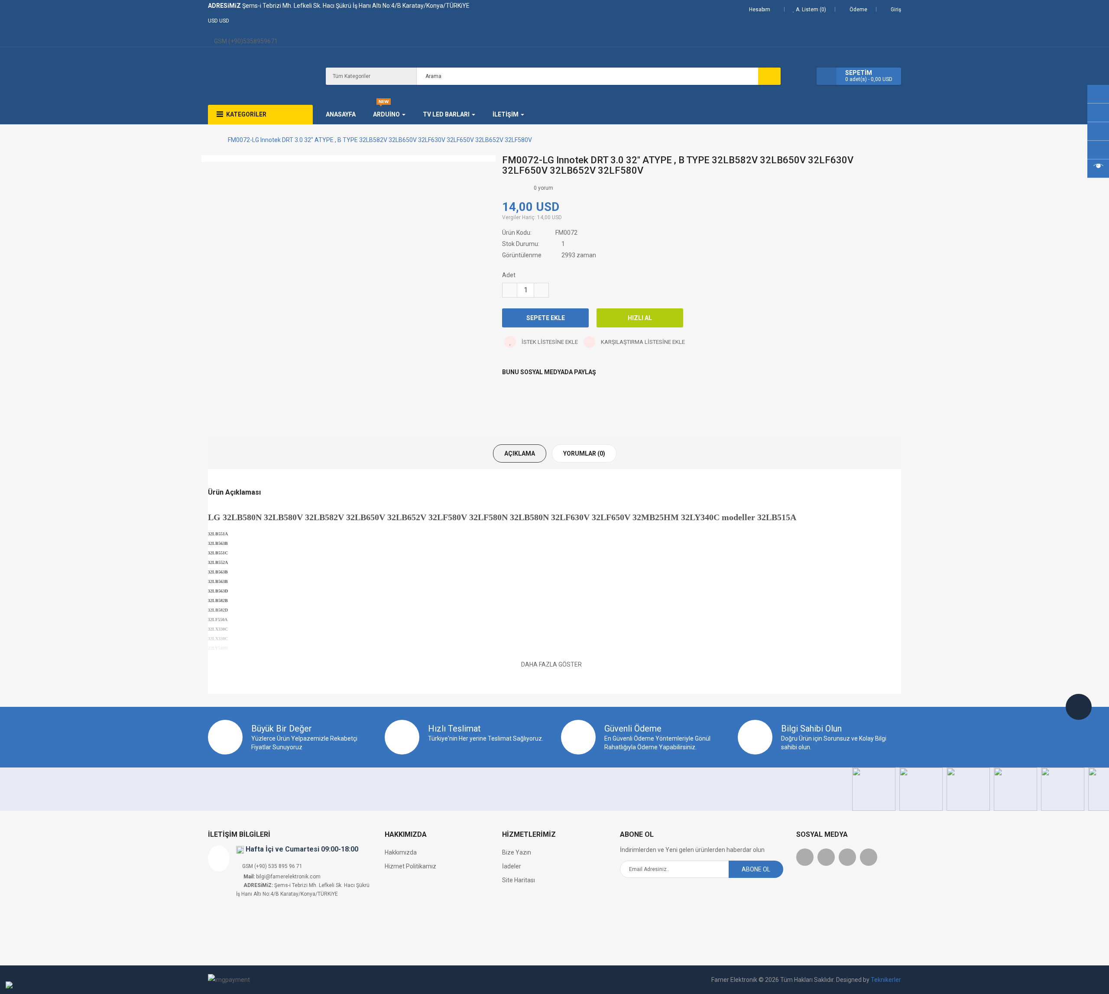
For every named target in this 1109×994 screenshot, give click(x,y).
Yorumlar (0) (584, 453)
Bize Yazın (516, 852)
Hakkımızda (401, 852)
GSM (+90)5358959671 (245, 41)
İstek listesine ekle (549, 342)
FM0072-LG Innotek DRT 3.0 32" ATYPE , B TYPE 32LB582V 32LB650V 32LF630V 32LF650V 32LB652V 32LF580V (380, 140)
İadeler (511, 866)
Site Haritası (518, 880)
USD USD (220, 21)
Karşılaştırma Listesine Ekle (642, 342)
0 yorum (543, 188)
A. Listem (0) (810, 9)
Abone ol (756, 869)
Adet (509, 275)
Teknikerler (886, 979)
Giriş (896, 9)
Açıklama (519, 453)
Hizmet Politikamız (410, 866)
